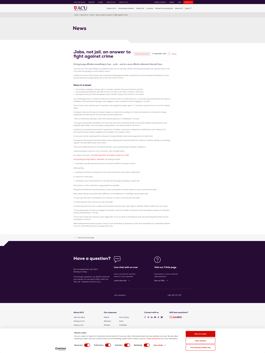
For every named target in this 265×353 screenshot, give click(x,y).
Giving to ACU (111, 2)
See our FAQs (159, 280)
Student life (140, 8)
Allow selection (200, 341)
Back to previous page (86, 238)
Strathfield (123, 325)
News (92, 15)
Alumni (100, 2)
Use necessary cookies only (200, 347)
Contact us (188, 2)
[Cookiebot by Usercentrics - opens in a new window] (61, 349)
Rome (121, 321)
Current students (160, 2)
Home (76, 15)
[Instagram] (148, 317)
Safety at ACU (123, 2)
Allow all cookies (200, 334)
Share (173, 54)
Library (171, 2)
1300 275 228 (176, 295)
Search (187, 8)
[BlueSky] (162, 317)
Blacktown (107, 321)
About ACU (179, 8)
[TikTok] (158, 317)
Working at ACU (79, 321)
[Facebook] (145, 317)
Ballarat (106, 317)
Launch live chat (120, 280)
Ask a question (120, 295)
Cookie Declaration (153, 338)
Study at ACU (111, 8)
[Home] (80, 8)
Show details (158, 345)
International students (126, 8)
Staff (179, 2)
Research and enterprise (164, 8)
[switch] (108, 345)
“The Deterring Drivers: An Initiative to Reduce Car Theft (110, 155)
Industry (92, 2)
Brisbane (107, 325)
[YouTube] (155, 317)
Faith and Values (79, 2)
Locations (149, 8)
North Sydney (124, 317)
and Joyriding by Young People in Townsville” (88, 159)
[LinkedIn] (152, 317)
